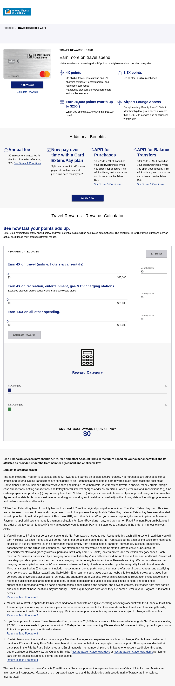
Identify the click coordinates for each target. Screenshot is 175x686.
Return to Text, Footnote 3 (22, 633)
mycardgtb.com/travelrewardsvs (91, 651)
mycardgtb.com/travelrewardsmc (133, 651)
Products (8, 27)
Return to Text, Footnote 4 (22, 659)
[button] (27, 92)
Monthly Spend (147, 268)
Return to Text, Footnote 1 (22, 597)
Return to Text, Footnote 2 (22, 615)
